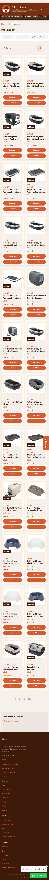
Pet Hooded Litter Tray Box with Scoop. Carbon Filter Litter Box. (36, 297)
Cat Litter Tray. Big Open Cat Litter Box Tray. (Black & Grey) (11, 244)
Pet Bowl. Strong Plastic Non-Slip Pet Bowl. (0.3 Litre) (35, 562)
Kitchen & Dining (8, 768)
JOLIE (5, 89)
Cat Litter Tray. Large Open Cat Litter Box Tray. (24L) (35, 403)
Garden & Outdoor (8, 773)
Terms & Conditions (9, 868)
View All (4, 810)
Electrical (5, 798)
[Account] (42, 8)
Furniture (5, 785)
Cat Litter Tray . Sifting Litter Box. (12, 403)
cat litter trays (22, 37)
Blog (3, 851)
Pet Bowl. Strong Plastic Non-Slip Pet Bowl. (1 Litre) (11, 615)
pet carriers (7, 37)
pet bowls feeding (39, 37)
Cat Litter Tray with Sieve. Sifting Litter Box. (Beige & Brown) (11, 85)
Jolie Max (30, 301)
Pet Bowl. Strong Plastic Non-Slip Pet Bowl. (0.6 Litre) (11, 562)
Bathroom (5, 777)
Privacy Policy (6, 863)
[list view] (45, 48)
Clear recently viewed (12, 721)
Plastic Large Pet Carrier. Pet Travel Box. (10, 138)
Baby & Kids (6, 793)
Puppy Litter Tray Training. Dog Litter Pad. (11, 191)
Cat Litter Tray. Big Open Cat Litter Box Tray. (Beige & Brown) (36, 350)
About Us (5, 847)
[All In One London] (12, 8)
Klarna (4, 859)
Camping (5, 802)
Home (4, 24)
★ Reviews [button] (46, 443)
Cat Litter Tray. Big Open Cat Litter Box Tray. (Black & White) (35, 244)
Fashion (4, 806)
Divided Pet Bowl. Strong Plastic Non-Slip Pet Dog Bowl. (35, 509)
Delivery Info (6, 833)
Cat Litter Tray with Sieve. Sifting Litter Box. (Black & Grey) (35, 138)
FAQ (3, 828)
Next (30, 699)
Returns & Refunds (8, 837)
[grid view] (39, 48)
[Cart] (46, 8)
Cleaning (5, 781)
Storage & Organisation (10, 764)
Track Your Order (8, 824)
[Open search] (31, 9)
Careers (5, 855)
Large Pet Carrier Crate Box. (34, 668)
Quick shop (12, 97)
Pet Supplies (6, 789)
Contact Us (6, 820)
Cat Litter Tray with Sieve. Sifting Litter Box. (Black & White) (35, 85)
